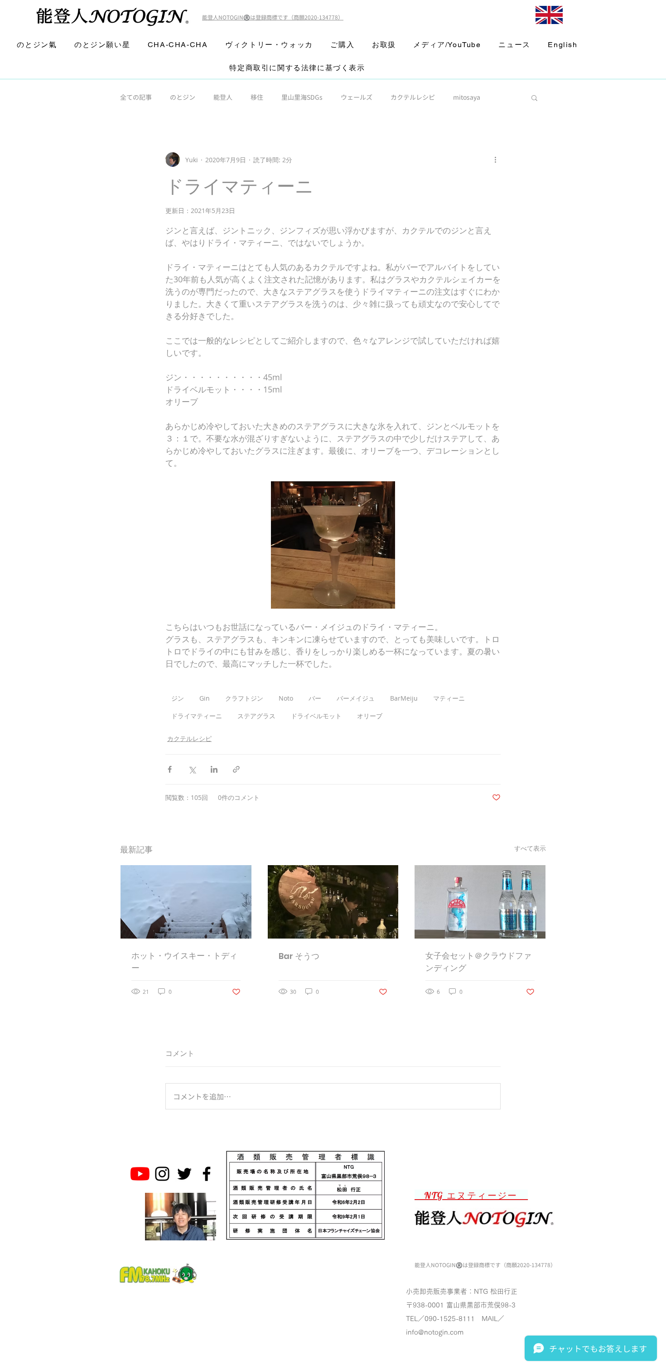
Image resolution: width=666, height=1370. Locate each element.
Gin (204, 698)
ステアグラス (256, 716)
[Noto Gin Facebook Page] (206, 1173)
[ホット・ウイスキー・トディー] (186, 902)
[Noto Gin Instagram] (162, 1173)
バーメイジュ (356, 698)
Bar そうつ (299, 956)
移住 (257, 97)
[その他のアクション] (495, 159)
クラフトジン (244, 698)
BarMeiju (404, 698)
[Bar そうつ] (333, 902)
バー (315, 698)
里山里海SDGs (302, 97)
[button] (534, 97)
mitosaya (466, 97)
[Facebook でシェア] (169, 769)
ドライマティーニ (196, 716)
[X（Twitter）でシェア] (192, 769)
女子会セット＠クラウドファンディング (478, 961)
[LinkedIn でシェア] (214, 769)
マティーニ (449, 698)
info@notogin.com (434, 1332)
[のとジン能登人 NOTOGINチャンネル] (140, 1173)
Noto (286, 698)
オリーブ (369, 716)
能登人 (222, 97)
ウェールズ (356, 97)
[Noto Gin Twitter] (184, 1173)
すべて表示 (530, 848)
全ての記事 (136, 97)
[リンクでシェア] (236, 769)
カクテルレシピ (413, 97)
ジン (177, 698)
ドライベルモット (316, 716)
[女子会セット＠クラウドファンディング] (480, 902)
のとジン (182, 97)
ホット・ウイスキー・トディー (184, 961)
